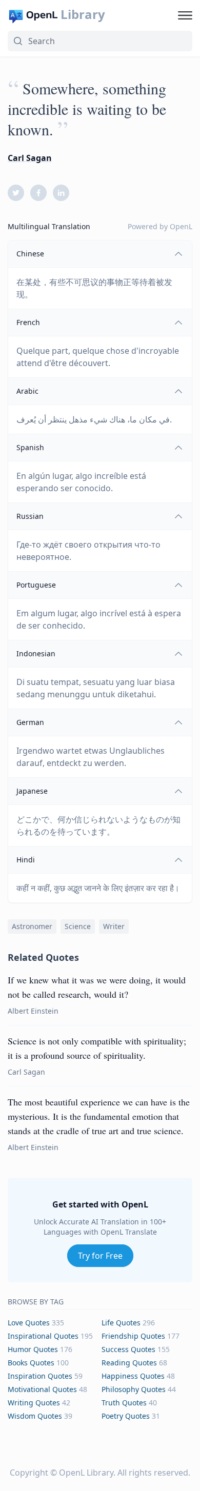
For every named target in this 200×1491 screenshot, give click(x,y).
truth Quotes (124, 1402)
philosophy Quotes (134, 1389)
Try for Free (100, 1255)
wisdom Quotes (35, 1416)
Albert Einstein (33, 1011)
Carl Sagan (30, 158)
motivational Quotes (42, 1389)
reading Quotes (129, 1362)
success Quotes (128, 1349)
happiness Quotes (133, 1376)
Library (83, 14)
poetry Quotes (126, 1416)
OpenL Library (86, 1472)
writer (114, 926)
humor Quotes (33, 1349)
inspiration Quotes (40, 1376)
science (78, 926)
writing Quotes (34, 1402)
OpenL (181, 226)
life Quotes (121, 1322)
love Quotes (29, 1322)
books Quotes (31, 1362)
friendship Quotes (133, 1336)
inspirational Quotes (43, 1336)
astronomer (32, 926)
